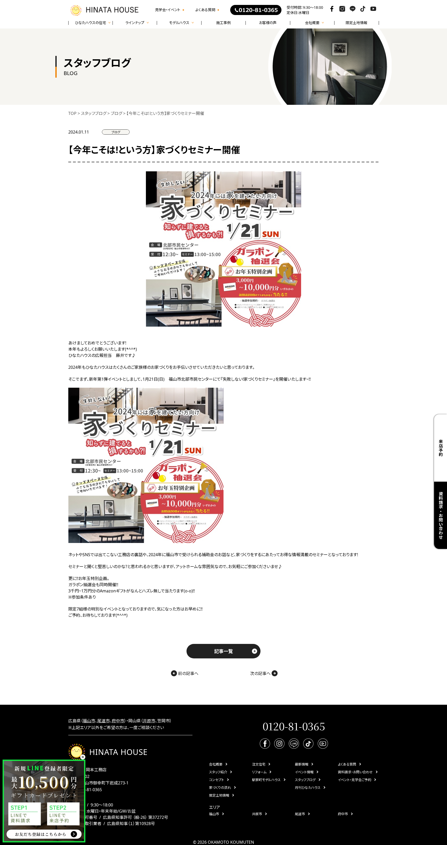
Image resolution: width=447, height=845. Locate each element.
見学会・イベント (167, 10)
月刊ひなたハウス (308, 787)
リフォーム (259, 772)
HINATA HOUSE (118, 752)
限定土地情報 (356, 23)
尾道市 (103, 721)
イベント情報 (304, 772)
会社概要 (215, 764)
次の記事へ (261, 673)
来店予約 (440, 448)
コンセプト (216, 779)
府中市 (118, 721)
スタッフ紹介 (218, 772)
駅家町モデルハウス (266, 779)
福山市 (89, 721)
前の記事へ (187, 673)
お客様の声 (268, 23)
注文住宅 (258, 764)
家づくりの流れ (220, 787)
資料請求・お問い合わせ (355, 772)
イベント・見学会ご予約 (354, 779)
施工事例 (223, 23)
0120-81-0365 (89, 789)
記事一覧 (223, 651)
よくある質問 (205, 10)
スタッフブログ (305, 779)
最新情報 (301, 764)
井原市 (149, 721)
